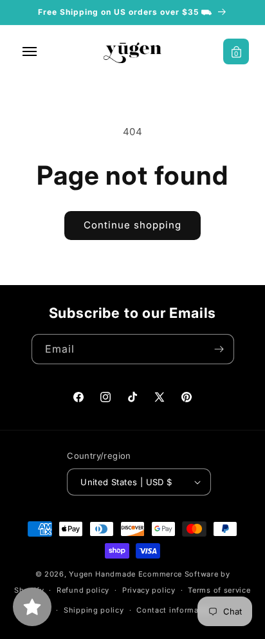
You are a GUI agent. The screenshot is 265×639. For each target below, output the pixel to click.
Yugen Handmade (102, 574)
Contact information (175, 610)
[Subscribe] (219, 349)
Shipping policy (94, 610)
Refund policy (83, 590)
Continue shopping (132, 225)
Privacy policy (149, 590)
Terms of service (219, 590)
